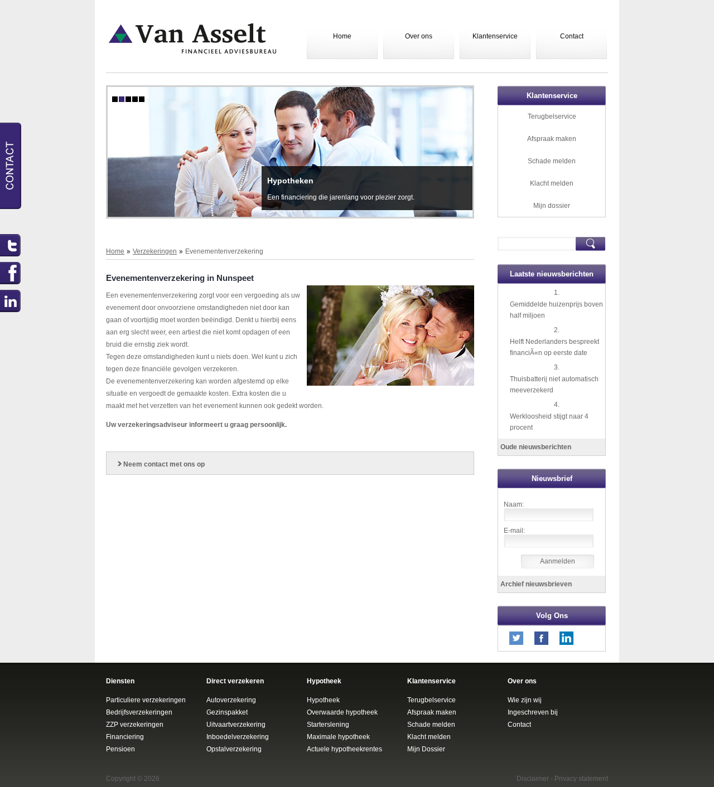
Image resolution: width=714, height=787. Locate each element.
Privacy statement (581, 779)
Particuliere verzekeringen (146, 700)
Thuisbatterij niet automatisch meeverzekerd (554, 384)
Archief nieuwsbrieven (536, 584)
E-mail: (514, 531)
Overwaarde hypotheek (342, 712)
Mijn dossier (551, 206)
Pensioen (120, 749)
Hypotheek (323, 700)
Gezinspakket (227, 712)
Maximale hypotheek (338, 737)
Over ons (418, 36)
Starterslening (328, 724)
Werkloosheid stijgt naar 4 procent (549, 421)
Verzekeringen (155, 251)
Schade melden (552, 161)
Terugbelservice (552, 116)
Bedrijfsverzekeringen (139, 712)
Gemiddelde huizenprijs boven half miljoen (556, 309)
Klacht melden (551, 183)
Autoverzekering (231, 700)
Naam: (514, 504)
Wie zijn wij (525, 700)
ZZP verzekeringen (134, 724)
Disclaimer (533, 779)
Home (342, 36)
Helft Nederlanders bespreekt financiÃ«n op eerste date (554, 347)
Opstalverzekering (234, 749)
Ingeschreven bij (533, 712)
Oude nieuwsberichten (535, 447)
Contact (571, 36)
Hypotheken (290, 180)
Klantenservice (495, 36)
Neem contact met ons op (164, 464)
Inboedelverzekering (237, 737)
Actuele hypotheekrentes (344, 749)
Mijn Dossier (426, 749)
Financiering (125, 737)
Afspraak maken (551, 139)
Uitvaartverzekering (236, 724)
